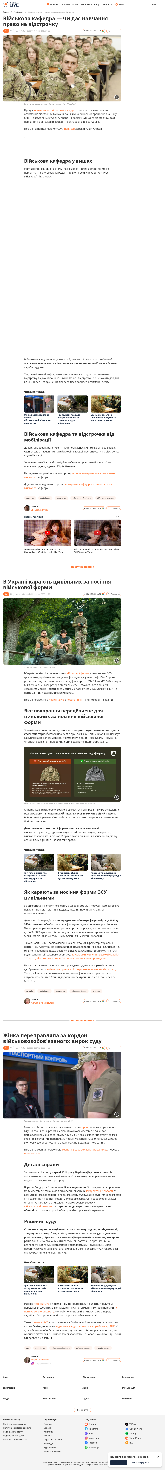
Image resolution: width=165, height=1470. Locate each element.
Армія (75, 4)
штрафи (29, 991)
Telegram (93, 1428)
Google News (135, 1428)
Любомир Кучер (39, 509)
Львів (85, 1387)
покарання (60, 991)
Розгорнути (82, 1410)
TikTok (132, 1424)
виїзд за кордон (83, 1348)
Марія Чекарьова (40, 1359)
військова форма (79, 991)
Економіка (86, 4)
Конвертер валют (52, 1451)
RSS (131, 1442)
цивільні (96, 991)
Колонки (107, 4)
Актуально (48, 1377)
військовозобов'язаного (39, 1206)
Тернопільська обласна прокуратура (84, 1149)
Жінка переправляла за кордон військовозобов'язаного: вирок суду (37, 418)
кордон (84, 1127)
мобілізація (45, 498)
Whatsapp (94, 1447)
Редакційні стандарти (14, 1435)
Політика (127, 1398)
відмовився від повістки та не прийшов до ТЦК (85, 1326)
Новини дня (49, 1398)
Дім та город (89, 1377)
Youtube (93, 1424)
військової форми (78, 673)
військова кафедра (105, 498)
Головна (6, 12)
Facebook (93, 1442)
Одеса (85, 1398)
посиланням (74, 699)
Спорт (97, 4)
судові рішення (103, 1348)
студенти (30, 498)
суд (27, 1348)
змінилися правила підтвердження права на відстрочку (81, 969)
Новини (65, 4)
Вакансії (48, 1427)
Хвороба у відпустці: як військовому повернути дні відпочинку (106, 875)
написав (69, 128)
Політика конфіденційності (17, 1427)
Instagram (94, 1438)
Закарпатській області (99, 1191)
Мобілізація (18, 12)
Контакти (48, 1431)
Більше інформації (140, 1462)
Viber (91, 1433)
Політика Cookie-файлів (15, 1439)
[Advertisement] (71, 146)
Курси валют (50, 1447)
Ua (153, 4)
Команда (48, 1443)
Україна (54, 4)
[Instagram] (32, 1363)
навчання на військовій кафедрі (54, 110)
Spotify (132, 1433)
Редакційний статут (13, 1431)
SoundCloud (135, 1438)
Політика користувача (14, 1424)
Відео (121, 4)
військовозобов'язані (81, 498)
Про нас (48, 1424)
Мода (6, 1398)
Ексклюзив (9, 1387)
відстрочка (61, 498)
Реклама (48, 1435)
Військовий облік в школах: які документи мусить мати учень (103, 417)
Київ (45, 1387)
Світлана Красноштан (42, 1002)
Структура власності (54, 1439)
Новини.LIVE (56, 699)
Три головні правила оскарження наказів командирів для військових (68, 418)
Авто (5, 1377)
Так (119, 1462)
